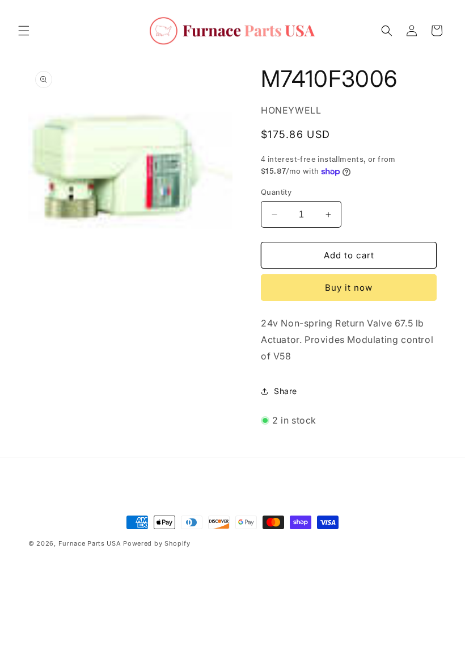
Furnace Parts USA (89, 543)
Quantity (276, 191)
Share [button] (285, 391)
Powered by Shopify (157, 543)
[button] (23, 30)
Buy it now (349, 287)
